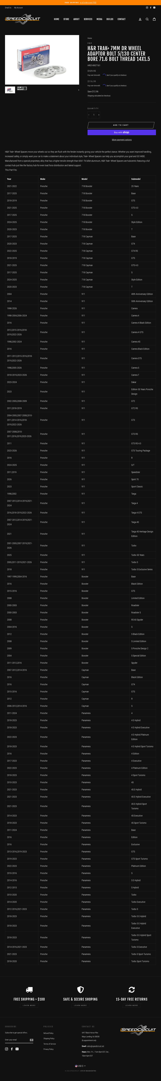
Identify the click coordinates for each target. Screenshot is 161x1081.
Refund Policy (48, 1033)
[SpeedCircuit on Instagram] (6, 1049)
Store (66, 19)
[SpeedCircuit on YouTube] (17, 1049)
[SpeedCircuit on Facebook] (11, 1049)
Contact (122, 19)
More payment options (122, 139)
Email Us (8, 8)
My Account (18, 8)
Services (88, 19)
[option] (80, 3)
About (76, 19)
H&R (90, 43)
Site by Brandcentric (88, 1071)
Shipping (91, 96)
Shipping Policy (49, 1038)
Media (99, 19)
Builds (110, 19)
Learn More (29, 1005)
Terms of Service (50, 1044)
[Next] (77, 90)
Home (56, 19)
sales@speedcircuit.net (95, 1046)
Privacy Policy (48, 1049)
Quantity (93, 108)
